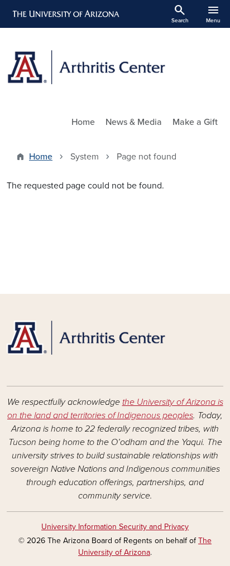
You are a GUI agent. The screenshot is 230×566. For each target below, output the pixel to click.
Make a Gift (195, 122)
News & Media (134, 122)
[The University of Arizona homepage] (65, 14)
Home (83, 122)
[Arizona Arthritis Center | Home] (115, 67)
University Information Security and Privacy (115, 526)
